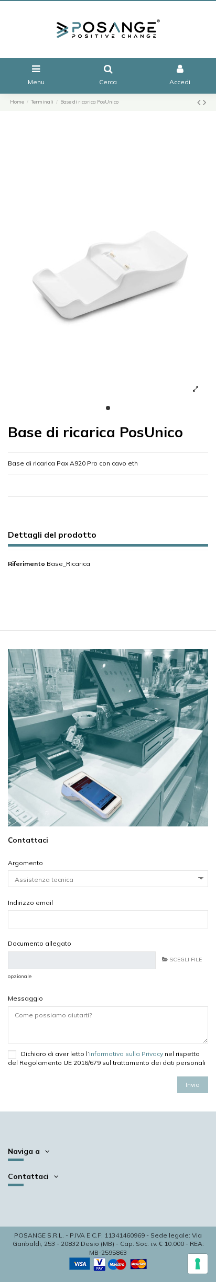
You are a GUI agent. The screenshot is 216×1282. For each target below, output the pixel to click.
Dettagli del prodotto (52, 535)
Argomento (25, 863)
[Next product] (204, 102)
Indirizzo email (30, 902)
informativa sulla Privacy (126, 1054)
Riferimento (26, 564)
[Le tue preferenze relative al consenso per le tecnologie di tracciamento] (198, 1264)
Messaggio (25, 998)
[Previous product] (200, 102)
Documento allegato (39, 943)
